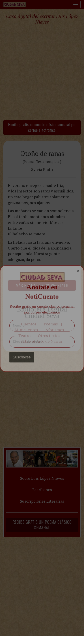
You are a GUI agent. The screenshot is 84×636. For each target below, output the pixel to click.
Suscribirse (22, 357)
